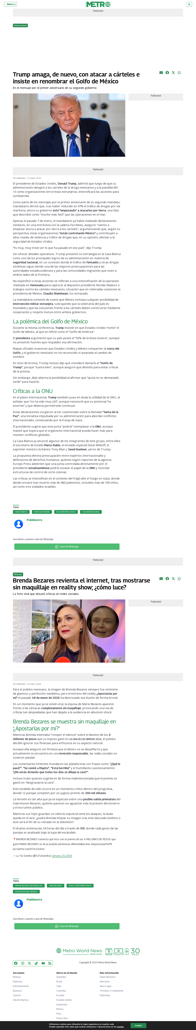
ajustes (120, 1027)
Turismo (17, 995)
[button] (11, 4)
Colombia (61, 990)
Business (17, 990)
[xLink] (173, 73)
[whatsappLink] (179, 73)
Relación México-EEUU (66, 512)
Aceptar (138, 1025)
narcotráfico (21, 512)
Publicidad (105, 995)
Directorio (104, 981)
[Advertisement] (98, 49)
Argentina (61, 977)
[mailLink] (161, 73)
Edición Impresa (20, 1000)
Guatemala (61, 1004)
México (59, 1009)
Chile (58, 986)
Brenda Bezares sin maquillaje (28, 885)
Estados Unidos (64, 1000)
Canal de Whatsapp (68, 546)
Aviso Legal (105, 986)
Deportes (17, 981)
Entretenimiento (21, 986)
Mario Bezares (55, 885)
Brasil (59, 981)
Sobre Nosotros (108, 977)
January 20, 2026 (62, 855)
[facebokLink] (167, 73)
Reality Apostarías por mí (80, 885)
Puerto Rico (62, 1018)
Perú (58, 1013)
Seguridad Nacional (90, 512)
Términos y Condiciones (111, 990)
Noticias (17, 977)
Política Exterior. (42, 512)
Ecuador (60, 995)
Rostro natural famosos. (26, 892)
